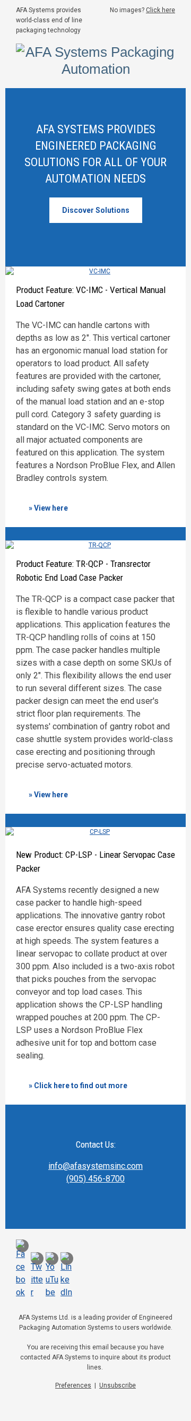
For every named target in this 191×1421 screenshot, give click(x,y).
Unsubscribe (117, 1385)
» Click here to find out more (78, 1085)
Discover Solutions (95, 210)
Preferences (73, 1385)
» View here (48, 508)
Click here (160, 10)
